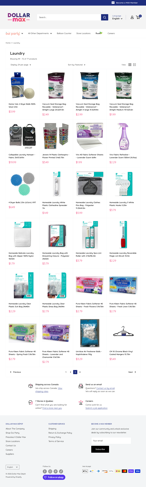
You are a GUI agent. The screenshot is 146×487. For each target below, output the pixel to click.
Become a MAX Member (127, 3)
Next (130, 372)
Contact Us (11, 445)
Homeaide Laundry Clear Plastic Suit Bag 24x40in (20, 305)
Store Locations (83, 33)
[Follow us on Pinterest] (56, 471)
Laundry (16, 43)
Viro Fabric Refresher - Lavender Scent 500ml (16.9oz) (123, 156)
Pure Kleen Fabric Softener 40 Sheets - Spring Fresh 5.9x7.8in (22, 352)
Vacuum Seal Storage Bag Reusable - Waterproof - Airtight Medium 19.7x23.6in (121, 107)
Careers (111, 33)
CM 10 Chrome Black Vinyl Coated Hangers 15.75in (121, 352)
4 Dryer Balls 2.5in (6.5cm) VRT (22, 202)
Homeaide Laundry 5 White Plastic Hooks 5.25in (122, 203)
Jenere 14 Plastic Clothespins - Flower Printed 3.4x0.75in (55, 156)
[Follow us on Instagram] (50, 471)
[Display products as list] (134, 64)
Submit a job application (97, 408)
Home (8, 43)
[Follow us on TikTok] (61, 471)
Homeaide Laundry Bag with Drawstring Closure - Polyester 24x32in (55, 256)
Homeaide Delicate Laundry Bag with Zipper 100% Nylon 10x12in (21, 256)
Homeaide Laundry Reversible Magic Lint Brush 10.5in (123, 254)
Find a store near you (52, 408)
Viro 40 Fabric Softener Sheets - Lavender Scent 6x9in (89, 156)
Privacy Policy (54, 437)
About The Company (15, 428)
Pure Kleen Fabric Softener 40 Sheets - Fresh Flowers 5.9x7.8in (90, 305)
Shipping (52, 428)
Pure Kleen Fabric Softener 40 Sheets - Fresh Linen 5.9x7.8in (123, 305)
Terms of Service (56, 441)
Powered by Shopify (14, 477)
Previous (17, 372)
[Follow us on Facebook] (45, 471)
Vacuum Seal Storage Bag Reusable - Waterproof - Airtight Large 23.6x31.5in (54, 107)
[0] (138, 17)
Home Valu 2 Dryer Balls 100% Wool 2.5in (22, 105)
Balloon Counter (64, 33)
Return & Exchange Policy (60, 433)
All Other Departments (38, 33)
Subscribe (100, 449)
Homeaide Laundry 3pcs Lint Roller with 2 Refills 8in (88, 254)
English (10, 467)
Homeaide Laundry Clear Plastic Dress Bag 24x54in (53, 305)
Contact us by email (105, 388)
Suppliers (10, 454)
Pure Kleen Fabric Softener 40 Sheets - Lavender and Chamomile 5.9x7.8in (55, 354)
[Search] (104, 17)
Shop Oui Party (12, 433)
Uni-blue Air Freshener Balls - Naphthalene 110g (89, 352)
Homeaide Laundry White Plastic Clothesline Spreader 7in (54, 205)
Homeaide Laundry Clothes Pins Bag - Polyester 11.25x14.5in (88, 205)
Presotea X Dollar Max (16, 437)
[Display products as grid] (130, 64)
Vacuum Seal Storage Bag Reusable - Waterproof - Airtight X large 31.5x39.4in (88, 107)
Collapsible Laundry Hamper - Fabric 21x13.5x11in (22, 156)
